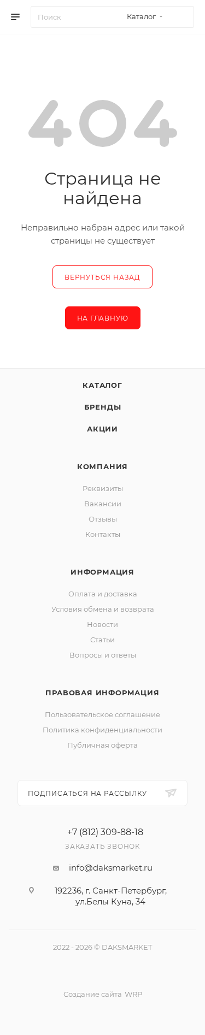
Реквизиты (103, 488)
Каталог (102, 385)
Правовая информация (102, 692)
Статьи (102, 639)
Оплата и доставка (102, 593)
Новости (102, 624)
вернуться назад (102, 277)
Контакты (102, 534)
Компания (102, 466)
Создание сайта (92, 994)
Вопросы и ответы (102, 654)
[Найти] (180, 17)
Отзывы (103, 518)
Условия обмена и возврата (102, 609)
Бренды (102, 407)
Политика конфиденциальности (102, 729)
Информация (102, 571)
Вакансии (102, 503)
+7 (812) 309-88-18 (105, 832)
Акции (102, 428)
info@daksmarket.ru (111, 867)
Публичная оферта (102, 745)
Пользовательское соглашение (102, 714)
